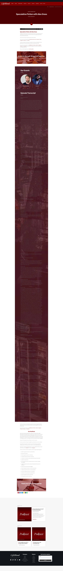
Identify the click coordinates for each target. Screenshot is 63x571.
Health (16, 3)
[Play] (21, 29)
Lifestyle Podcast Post (31, 11)
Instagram (39, 427)
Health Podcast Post (21, 539)
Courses (41, 3)
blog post (33, 447)
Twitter (34, 427)
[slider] (42, 29)
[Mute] (40, 29)
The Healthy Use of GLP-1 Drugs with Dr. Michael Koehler (23, 543)
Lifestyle (33, 3)
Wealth (12, 3)
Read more (35, 519)
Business (25, 3)
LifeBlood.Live (31, 427)
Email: (40, 556)
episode (27, 447)
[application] (31, 29)
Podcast (34, 561)
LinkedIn (36, 427)
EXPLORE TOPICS (31, 487)
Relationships (20, 3)
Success (29, 3)
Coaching (37, 3)
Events (44, 3)
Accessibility (24, 561)
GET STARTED (31, 60)
